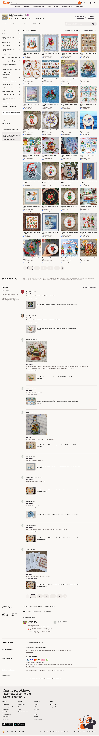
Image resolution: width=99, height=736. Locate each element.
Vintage (56, 6)
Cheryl (27, 525)
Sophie (27, 339)
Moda (49, 6)
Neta (27, 549)
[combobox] (43, 3)
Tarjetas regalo (79, 6)
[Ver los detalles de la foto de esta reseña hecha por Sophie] (36, 351)
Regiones (94, 731)
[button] (80, 17)
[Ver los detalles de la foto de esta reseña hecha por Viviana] (36, 424)
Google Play (19, 724)
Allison (27, 291)
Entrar (85, 2)
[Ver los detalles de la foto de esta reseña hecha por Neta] (36, 561)
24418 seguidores (6, 123)
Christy (27, 315)
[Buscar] (80, 3)
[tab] (11, 30)
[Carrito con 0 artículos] (94, 3)
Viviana (27, 412)
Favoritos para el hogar (38, 6)
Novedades (26, 6)
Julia (27, 501)
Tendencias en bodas (67, 6)
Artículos (4, 24)
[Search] (94, 24)
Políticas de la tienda (38, 24)
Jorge (27, 456)
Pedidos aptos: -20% (28, 56)
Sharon (27, 388)
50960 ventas (5, 120)
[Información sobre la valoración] (9, 19)
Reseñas (13, 24)
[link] (25, 268)
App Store (7, 724)
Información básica (24, 24)
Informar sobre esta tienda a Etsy (10, 129)
